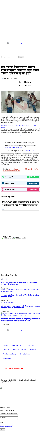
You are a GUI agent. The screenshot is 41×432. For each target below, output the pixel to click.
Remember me (6, 423)
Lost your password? (6, 426)
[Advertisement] (20, 20)
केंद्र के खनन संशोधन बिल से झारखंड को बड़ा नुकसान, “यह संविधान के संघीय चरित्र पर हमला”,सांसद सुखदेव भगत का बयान (20, 319)
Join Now (34, 177)
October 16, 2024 (30, 151)
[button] (2, 235)
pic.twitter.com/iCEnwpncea (13, 147)
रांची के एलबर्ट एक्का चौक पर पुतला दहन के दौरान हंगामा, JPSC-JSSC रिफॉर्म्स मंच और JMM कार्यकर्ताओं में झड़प (20, 307)
